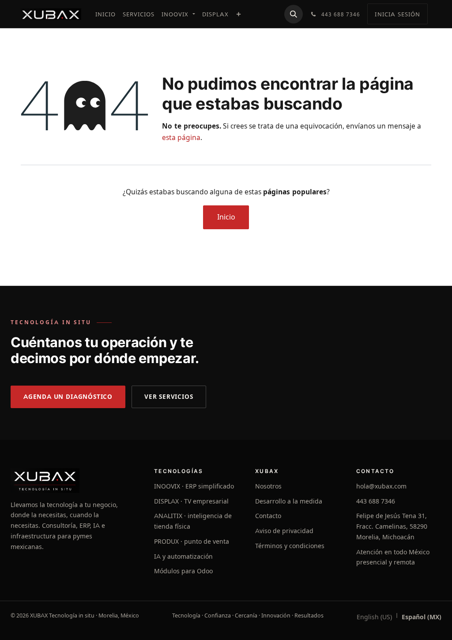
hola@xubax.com (381, 486)
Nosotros (268, 486)
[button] (293, 14)
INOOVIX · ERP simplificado (194, 486)
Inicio (226, 217)
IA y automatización (183, 556)
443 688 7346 (375, 501)
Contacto (268, 516)
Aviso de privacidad (284, 531)
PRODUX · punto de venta (191, 541)
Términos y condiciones (289, 546)
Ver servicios (168, 396)
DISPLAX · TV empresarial (191, 501)
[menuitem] (105, 14)
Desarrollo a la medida (288, 501)
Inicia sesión (397, 14)
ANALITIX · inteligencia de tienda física (193, 521)
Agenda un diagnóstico (68, 396)
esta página (181, 137)
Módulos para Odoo (183, 571)
